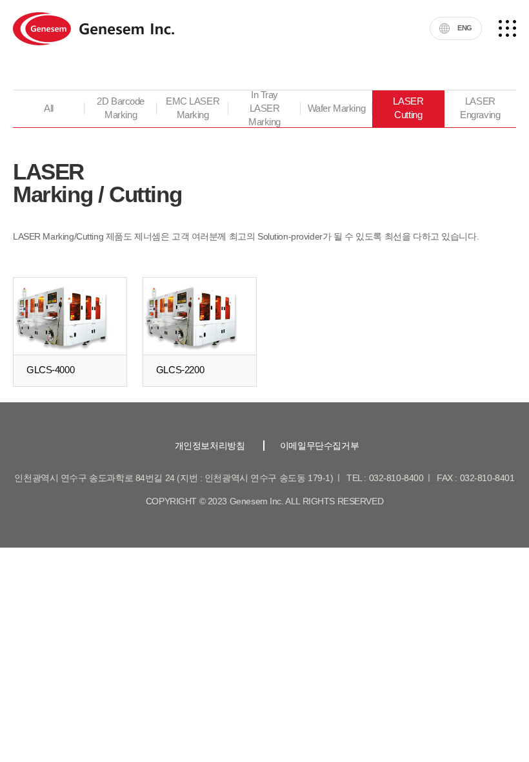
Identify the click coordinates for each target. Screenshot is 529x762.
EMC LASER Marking (192, 108)
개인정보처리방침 (210, 445)
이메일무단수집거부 (319, 445)
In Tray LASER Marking (264, 108)
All (49, 108)
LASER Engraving (480, 108)
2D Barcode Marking (121, 108)
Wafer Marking (337, 108)
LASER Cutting (408, 108)
